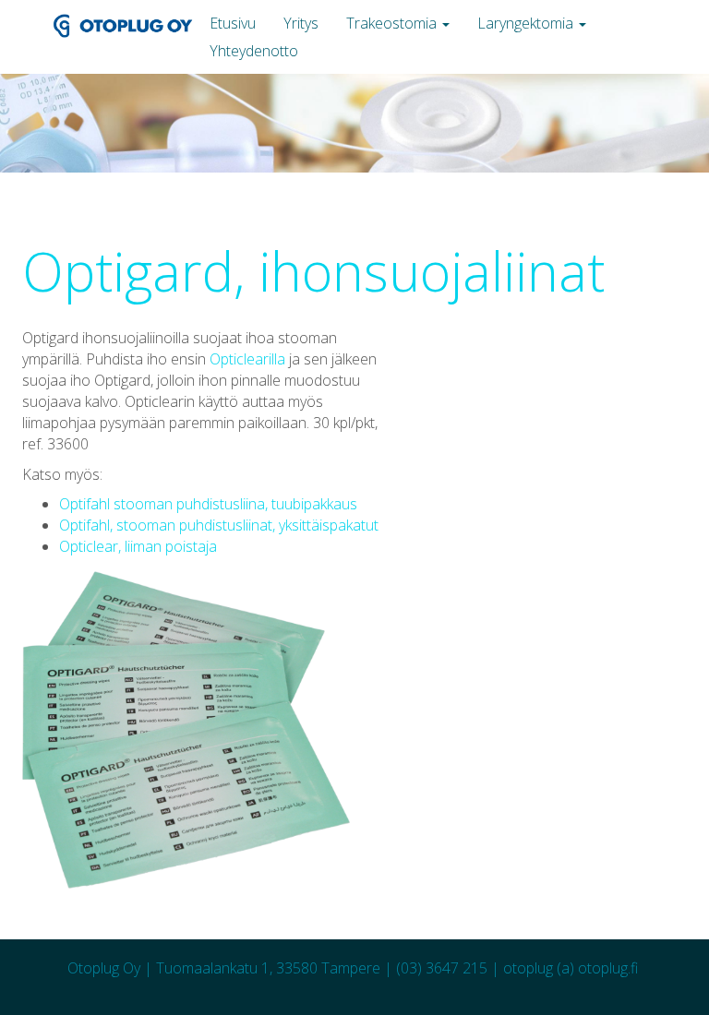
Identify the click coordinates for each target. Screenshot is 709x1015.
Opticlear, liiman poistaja (138, 546)
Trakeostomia (393, 23)
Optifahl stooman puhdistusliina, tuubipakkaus (208, 504)
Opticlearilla (247, 359)
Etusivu (233, 23)
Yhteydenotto (254, 51)
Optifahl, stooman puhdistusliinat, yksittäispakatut (219, 525)
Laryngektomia (527, 23)
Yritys (300, 23)
